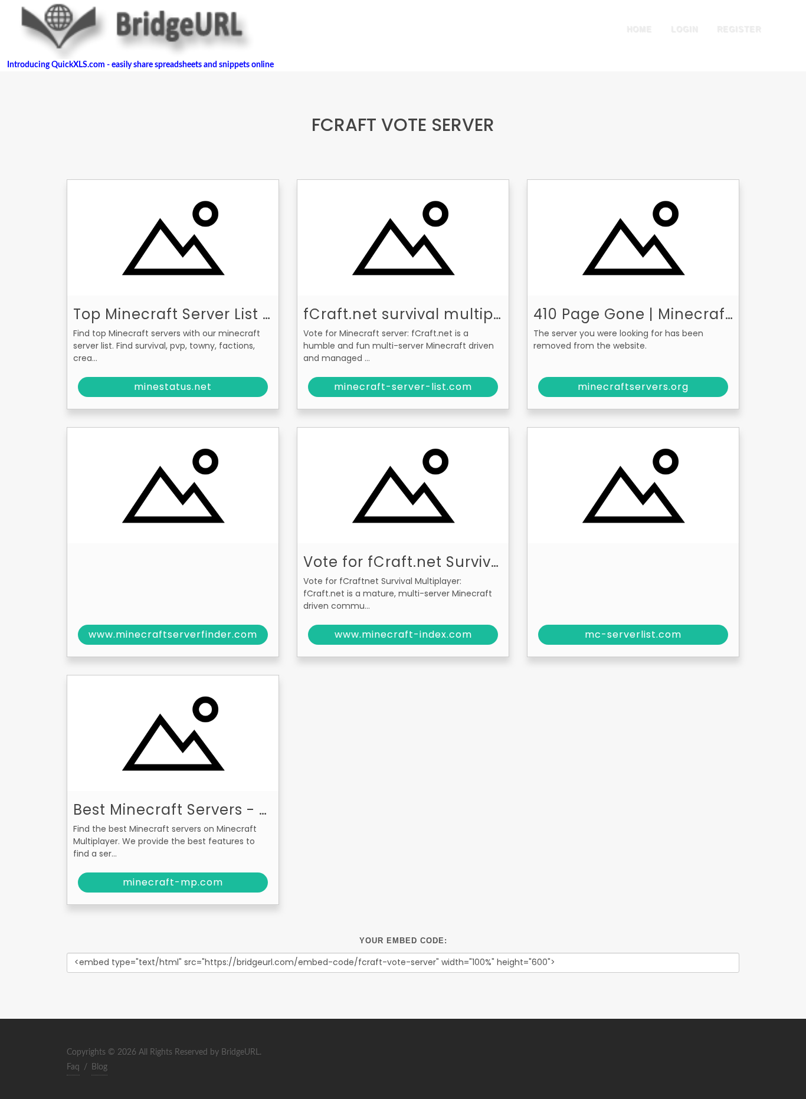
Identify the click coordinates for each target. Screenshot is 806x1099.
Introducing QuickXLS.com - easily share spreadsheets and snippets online (137, 65)
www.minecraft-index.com (403, 634)
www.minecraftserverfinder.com (173, 634)
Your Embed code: (403, 940)
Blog (99, 1067)
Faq (73, 1067)
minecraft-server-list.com (403, 386)
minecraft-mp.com (173, 882)
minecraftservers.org (633, 386)
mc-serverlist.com (633, 634)
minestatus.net (173, 386)
